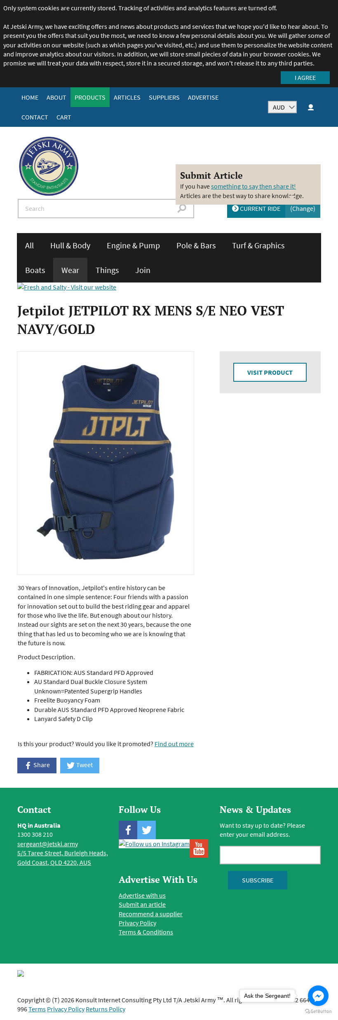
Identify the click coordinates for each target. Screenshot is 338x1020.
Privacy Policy (137, 923)
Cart (63, 117)
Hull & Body (70, 245)
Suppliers (164, 97)
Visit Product (270, 372)
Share (41, 765)
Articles (127, 97)
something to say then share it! (253, 186)
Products (90, 97)
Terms (37, 1009)
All (29, 245)
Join (142, 270)
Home (29, 97)
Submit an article (142, 904)
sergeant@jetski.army (47, 844)
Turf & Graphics (258, 245)
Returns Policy (105, 1009)
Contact (34, 117)
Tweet (84, 765)
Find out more (174, 744)
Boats (35, 270)
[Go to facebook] (318, 995)
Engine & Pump (133, 245)
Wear (70, 270)
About (56, 97)
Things (107, 270)
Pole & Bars (196, 245)
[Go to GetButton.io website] (318, 1011)
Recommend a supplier (151, 914)
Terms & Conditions (146, 932)
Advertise (203, 97)
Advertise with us (142, 895)
